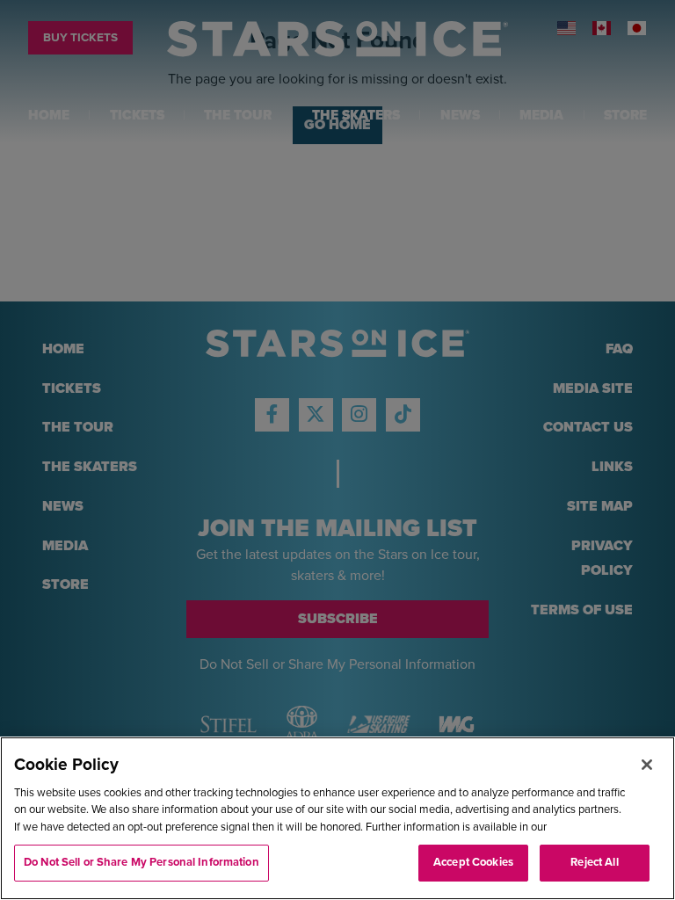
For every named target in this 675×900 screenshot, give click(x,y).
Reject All (594, 862)
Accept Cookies (473, 862)
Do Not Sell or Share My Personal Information (141, 862)
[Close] (647, 764)
